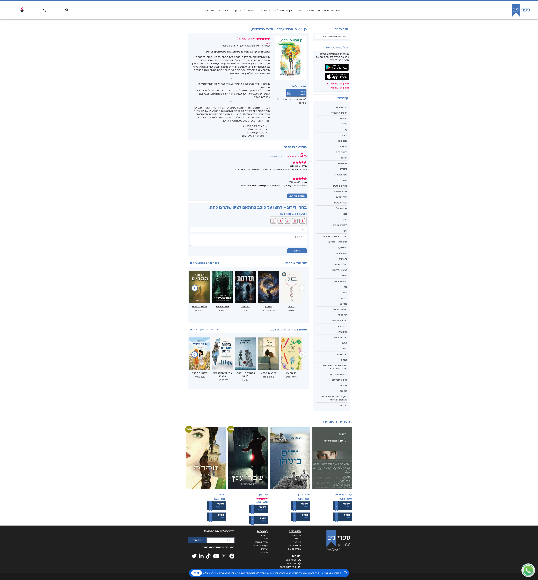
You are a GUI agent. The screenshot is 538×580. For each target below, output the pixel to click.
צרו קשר (236, 10)
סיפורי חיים (341, 152)
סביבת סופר (223, 10)
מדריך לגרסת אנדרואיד (337, 83)
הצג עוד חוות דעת (297, 196)
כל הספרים (341, 107)
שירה (344, 135)
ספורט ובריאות (339, 270)
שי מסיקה (199, 310)
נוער (345, 230)
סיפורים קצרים (339, 225)
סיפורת (343, 118)
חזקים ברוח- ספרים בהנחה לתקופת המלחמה (333, 398)
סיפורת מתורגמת (338, 374)
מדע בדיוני (342, 331)
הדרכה (343, 157)
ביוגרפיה (342, 258)
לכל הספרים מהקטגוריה (206, 262)
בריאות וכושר (340, 281)
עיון (345, 129)
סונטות (343, 405)
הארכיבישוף (222, 306)
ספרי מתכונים (340, 337)
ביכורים (343, 168)
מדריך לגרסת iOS (340, 87)
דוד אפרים (222, 310)
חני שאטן (291, 310)
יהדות (344, 180)
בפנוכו (291, 306)
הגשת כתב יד (263, 10)
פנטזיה (343, 303)
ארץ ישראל (341, 208)
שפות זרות (342, 326)
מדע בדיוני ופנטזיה (337, 242)
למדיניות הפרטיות (216, 573)
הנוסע (268, 306)
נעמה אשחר (291, 377)
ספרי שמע (342, 354)
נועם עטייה (200, 377)
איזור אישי (209, 10)
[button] (280, 41)
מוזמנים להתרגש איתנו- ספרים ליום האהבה (335, 367)
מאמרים (299, 10)
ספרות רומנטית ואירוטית (334, 236)
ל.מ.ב (344, 343)
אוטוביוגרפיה (340, 191)
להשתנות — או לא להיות (245, 374)
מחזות (344, 359)
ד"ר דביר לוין (222, 380)
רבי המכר (342, 315)
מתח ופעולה (341, 174)
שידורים (310, 10)
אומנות (343, 385)
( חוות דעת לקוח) (246, 38)
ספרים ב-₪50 (339, 185)
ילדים (344, 124)
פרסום (297, 251)
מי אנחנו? (248, 10)
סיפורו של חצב (199, 373)
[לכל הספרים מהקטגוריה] (191, 263)
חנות (318, 10)
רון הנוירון (291, 373)
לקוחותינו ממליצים (282, 10)
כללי (345, 286)
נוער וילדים (341, 197)
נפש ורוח (342, 140)
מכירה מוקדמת (339, 379)
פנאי (345, 213)
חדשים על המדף (339, 112)
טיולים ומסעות (340, 264)
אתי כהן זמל (268, 377)
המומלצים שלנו (339, 309)
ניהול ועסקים (340, 202)
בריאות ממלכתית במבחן (222, 374)
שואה (344, 292)
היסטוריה (342, 298)
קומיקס (343, 391)
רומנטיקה (342, 247)
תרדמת (245, 306)
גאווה (344, 348)
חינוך (344, 219)
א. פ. (245, 310)
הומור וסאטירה (339, 320)
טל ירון (245, 380)
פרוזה (344, 275)
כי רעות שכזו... (268, 373)
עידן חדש (342, 163)
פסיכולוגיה (341, 253)
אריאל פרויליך (268, 310)
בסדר (196, 573)
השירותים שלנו (332, 10)
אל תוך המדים (199, 306)
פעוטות (343, 146)
